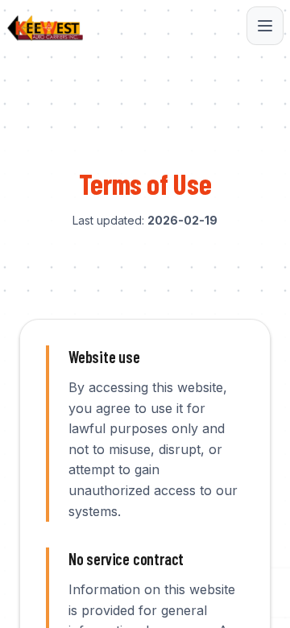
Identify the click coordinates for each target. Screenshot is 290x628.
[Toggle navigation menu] (265, 25)
